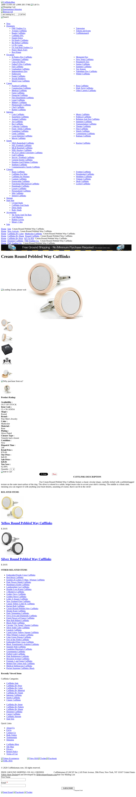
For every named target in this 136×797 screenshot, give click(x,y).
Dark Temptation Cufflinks (17, 613)
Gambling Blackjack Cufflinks (19, 649)
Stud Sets (10, 719)
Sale (9, 229)
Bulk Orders (11, 735)
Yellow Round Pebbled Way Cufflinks (26, 523)
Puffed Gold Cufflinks (15, 654)
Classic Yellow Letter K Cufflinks (20, 604)
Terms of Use (12, 754)
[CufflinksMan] (8, 2)
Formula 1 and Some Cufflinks (19, 661)
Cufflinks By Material (15, 690)
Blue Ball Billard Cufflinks (17, 620)
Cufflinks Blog (12, 744)
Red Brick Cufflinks (14, 577)
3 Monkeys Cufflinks (15, 592)
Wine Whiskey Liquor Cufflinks (19, 635)
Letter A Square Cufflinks (17, 599)
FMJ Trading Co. (32, 241)
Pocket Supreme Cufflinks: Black (20, 668)
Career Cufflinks (13, 714)
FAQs (8, 730)
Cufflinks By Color (15, 234)
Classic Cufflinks (13, 700)
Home (3, 229)
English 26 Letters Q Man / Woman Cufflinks (25, 580)
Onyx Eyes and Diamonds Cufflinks (21, 616)
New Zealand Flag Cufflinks (18, 601)
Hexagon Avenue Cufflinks (17, 659)
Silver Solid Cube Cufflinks (18, 627)
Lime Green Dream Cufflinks (18, 637)
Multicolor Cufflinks (33, 234)
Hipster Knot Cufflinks (16, 611)
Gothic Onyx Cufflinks (16, 594)
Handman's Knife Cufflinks (17, 584)
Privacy (9, 749)
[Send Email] (7, 792)
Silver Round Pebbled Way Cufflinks (26, 559)
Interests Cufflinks (14, 695)
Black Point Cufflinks (15, 623)
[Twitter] (42, 758)
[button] (68, 471)
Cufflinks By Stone (14, 704)
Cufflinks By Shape (15, 236)
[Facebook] (51, 758)
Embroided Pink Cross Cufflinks (20, 642)
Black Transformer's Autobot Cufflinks (22, 644)
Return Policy (12, 751)
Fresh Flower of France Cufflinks (20, 618)
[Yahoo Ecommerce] (10, 758)
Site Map (10, 747)
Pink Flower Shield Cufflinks (18, 582)
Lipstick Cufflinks (14, 630)
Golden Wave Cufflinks (16, 596)
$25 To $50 (29, 238)
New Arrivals (13, 231)
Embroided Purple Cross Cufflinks (20, 575)
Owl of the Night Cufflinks (17, 639)
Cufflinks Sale (12, 683)
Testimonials (11, 737)
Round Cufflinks (32, 236)
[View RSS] (32, 758)
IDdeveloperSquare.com (46, 774)
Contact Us (11, 733)
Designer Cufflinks (15, 241)
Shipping (10, 740)
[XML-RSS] (6, 761)
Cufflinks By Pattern (15, 707)
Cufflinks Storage (13, 716)
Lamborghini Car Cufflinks (17, 587)
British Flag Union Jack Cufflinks (20, 663)
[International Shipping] (11, 9)
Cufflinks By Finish (14, 693)
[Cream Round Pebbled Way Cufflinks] (55, 290)
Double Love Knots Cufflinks (18, 589)
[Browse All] (7, 12)
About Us (10, 728)
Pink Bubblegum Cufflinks (17, 656)
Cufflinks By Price (15, 238)
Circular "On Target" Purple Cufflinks (22, 625)
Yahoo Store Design (9, 774)
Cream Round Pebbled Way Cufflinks (22, 608)
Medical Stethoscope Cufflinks (19, 666)
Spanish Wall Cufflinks (16, 647)
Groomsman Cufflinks (15, 651)
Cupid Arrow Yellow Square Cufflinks (22, 632)
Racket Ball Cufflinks (15, 606)
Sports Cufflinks (13, 697)
